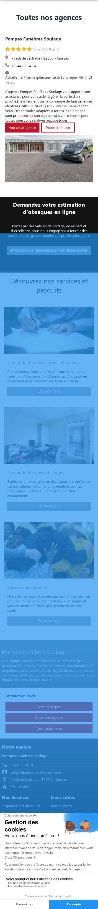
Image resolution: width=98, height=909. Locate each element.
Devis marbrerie (49, 728)
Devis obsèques (49, 706)
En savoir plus (49, 391)
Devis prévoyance (49, 717)
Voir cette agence (22, 127)
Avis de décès (61, 805)
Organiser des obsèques (21, 805)
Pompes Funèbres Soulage (24, 755)
